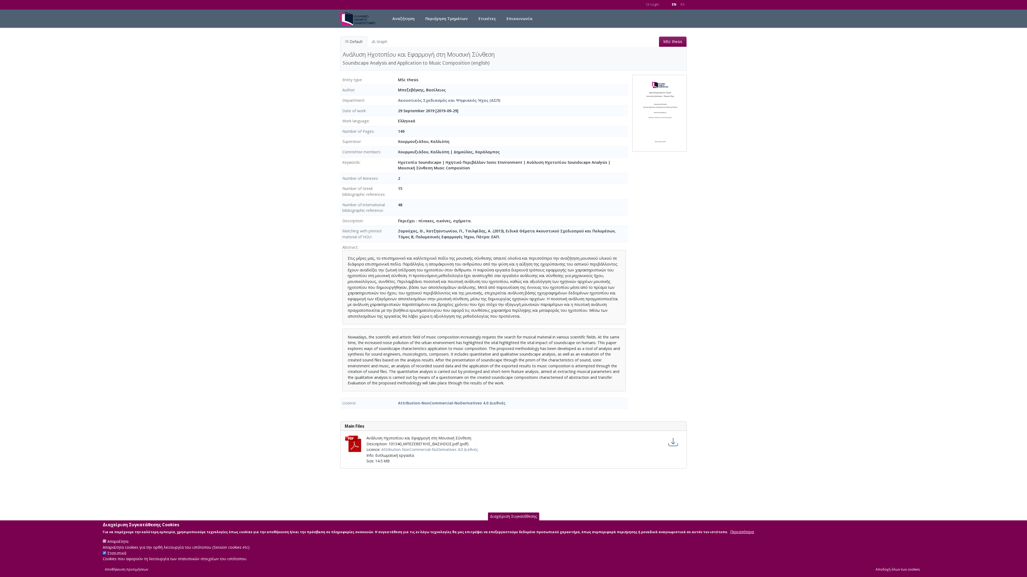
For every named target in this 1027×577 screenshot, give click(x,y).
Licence (348, 403)
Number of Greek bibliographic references (363, 191)
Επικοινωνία (519, 18)
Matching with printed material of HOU (361, 233)
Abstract (350, 247)
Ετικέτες (487, 18)
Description (352, 220)
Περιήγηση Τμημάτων (446, 18)
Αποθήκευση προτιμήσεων (126, 569)
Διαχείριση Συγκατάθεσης (513, 516)
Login (654, 4)
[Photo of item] (659, 112)
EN (674, 4)
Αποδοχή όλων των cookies (898, 569)
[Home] (360, 18)
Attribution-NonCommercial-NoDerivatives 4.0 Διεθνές (451, 403)
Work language (355, 120)
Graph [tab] (381, 41)
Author (348, 89)
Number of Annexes (360, 178)
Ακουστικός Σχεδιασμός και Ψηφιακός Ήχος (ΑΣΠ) (449, 100)
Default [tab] (355, 41)
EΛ (683, 4)
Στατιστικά (116, 553)
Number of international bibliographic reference (363, 207)
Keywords (351, 162)
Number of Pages (358, 131)
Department (353, 100)
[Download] (673, 442)
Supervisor (351, 141)
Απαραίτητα (117, 541)
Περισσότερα (742, 531)
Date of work (354, 110)
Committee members (361, 151)
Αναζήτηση (403, 18)
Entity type (352, 79)
